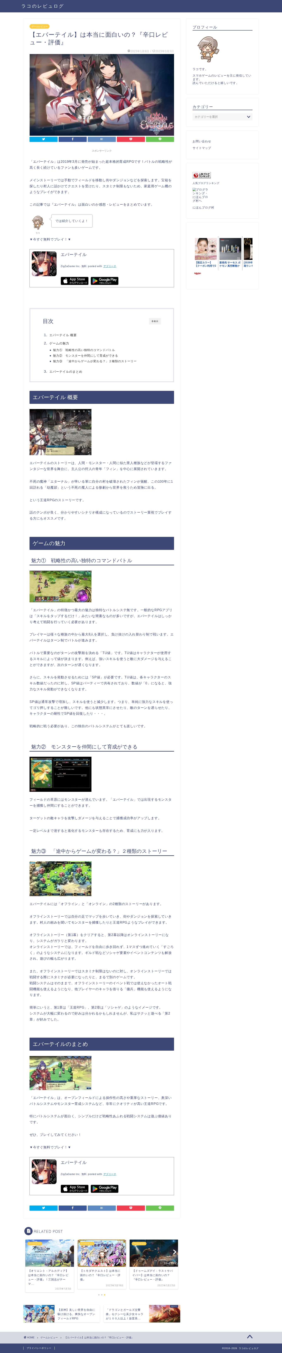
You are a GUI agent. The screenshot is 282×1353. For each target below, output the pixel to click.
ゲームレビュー (39, 26)
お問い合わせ (202, 141)
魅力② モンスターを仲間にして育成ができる (85, 355)
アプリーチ (109, 266)
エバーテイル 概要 (63, 335)
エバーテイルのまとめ (65, 371)
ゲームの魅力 (59, 343)
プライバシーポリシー (39, 1348)
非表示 (155, 321)
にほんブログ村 (203, 207)
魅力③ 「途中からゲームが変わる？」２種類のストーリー (95, 361)
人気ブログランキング (206, 183)
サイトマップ (202, 148)
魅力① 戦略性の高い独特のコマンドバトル (84, 350)
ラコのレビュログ (42, 6)
